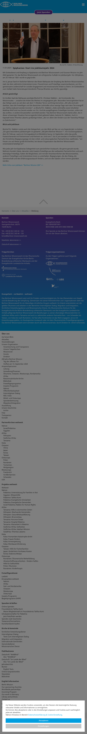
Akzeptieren (43, 720)
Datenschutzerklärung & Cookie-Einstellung (45, 715)
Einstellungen (43, 726)
